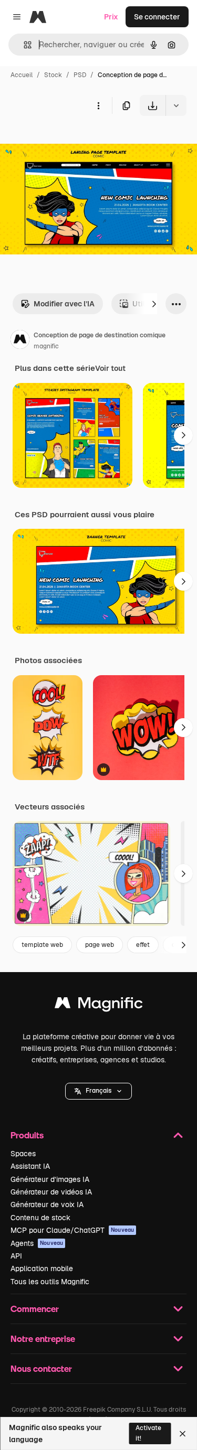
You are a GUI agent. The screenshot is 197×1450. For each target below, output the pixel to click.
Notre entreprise (43, 1338)
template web (42, 945)
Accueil (22, 75)
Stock (53, 75)
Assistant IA (30, 1166)
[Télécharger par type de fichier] (175, 105)
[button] (98, 1091)
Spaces (23, 1153)
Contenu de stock (40, 1217)
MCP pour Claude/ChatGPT (72, 1230)
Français (98, 1090)
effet (143, 945)
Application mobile (42, 1268)
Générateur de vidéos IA (51, 1192)
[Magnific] (99, 1005)
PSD (80, 75)
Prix (111, 17)
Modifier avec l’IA (64, 303)
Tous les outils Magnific (50, 1281)
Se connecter (157, 17)
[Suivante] (153, 303)
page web (99, 945)
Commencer (35, 1308)
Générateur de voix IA (47, 1204)
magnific (46, 346)
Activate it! (148, 1433)
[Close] (182, 1433)
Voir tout (110, 368)
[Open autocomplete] (23, 45)
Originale (69, 140)
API (16, 1256)
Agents (37, 1243)
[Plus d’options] (98, 105)
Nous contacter (41, 1368)
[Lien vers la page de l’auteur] (20, 341)
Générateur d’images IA (50, 1179)
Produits (27, 1134)
